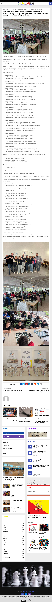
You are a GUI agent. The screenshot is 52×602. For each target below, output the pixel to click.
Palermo (24, 11)
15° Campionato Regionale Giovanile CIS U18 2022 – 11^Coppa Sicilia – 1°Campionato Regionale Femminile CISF (41, 420)
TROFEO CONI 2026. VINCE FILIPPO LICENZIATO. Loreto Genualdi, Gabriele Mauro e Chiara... (16, 493)
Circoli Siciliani (6, 520)
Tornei (38, 11)
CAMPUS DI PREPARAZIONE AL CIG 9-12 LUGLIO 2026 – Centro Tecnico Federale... (40, 453)
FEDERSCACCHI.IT (6, 445)
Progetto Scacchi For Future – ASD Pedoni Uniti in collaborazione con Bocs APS (25, 420)
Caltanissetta (9, 11)
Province (28, 11)
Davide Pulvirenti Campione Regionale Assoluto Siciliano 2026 (17, 509)
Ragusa (31, 11)
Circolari (6, 534)
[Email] (26, 594)
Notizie (4, 527)
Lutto (5, 529)
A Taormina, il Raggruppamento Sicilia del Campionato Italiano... (33, 549)
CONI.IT (4, 453)
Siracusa (34, 11)
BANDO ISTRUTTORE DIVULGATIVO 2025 (13, 390)
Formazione (5, 523)
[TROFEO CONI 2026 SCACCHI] (6, 502)
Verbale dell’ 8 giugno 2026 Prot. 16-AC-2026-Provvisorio (41, 459)
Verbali (5, 536)
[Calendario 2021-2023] (33, 527)
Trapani (41, 11)
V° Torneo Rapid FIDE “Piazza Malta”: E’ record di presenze (13, 478)
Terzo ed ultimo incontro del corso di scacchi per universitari (40, 445)
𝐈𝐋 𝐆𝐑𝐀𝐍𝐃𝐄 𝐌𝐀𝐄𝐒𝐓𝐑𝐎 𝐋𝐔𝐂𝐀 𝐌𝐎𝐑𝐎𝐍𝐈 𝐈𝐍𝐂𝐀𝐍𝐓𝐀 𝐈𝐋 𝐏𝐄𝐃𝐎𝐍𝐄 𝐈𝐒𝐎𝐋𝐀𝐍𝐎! (41, 466)
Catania (13, 11)
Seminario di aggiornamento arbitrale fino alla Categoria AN (37, 516)
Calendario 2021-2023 (32, 532)
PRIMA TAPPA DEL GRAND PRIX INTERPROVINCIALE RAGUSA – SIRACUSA (17, 485)
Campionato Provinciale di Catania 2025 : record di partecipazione (38, 391)
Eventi (18, 11)
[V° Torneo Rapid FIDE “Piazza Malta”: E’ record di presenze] (13, 469)
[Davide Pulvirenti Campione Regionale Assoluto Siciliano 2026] (6, 509)
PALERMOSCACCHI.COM (8, 448)
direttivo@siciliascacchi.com (28, 591)
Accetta (23, 600)
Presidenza (5, 531)
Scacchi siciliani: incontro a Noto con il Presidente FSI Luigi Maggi (10, 419)
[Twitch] (29, 594)
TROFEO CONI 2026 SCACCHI (16, 500)
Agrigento (4, 11)
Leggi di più (29, 600)
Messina (21, 11)
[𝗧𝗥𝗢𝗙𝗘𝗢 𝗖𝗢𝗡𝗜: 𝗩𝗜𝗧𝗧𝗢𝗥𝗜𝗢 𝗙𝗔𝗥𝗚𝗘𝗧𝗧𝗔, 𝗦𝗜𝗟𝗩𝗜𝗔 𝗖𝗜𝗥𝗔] (44, 527)
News (4, 525)
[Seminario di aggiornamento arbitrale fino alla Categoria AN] (38, 507)
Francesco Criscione (15, 396)
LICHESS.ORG (5, 450)
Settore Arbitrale (6, 557)
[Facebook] (22, 594)
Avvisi (5, 533)
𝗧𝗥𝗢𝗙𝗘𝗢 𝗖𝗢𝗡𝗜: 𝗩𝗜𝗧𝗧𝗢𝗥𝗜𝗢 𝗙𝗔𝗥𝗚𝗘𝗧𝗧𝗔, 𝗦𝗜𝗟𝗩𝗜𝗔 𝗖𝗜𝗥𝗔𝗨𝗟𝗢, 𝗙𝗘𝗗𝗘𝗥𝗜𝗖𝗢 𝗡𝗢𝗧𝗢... (44, 535)
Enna (15, 11)
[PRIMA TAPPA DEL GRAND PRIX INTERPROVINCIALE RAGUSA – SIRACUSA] (6, 486)
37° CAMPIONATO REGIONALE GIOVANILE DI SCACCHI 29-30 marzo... (44, 548)
